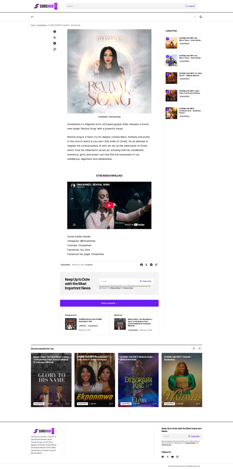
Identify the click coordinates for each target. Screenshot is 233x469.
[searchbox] (124, 6)
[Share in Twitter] (55, 38)
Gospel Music (42, 25)
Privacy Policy (115, 288)
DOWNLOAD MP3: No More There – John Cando (190, 39)
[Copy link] (55, 49)
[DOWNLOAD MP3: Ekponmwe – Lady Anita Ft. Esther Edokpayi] (94, 380)
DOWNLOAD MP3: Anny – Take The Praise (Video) (190, 92)
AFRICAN (82, 326)
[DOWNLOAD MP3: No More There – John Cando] (171, 43)
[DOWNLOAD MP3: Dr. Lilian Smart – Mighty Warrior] (171, 78)
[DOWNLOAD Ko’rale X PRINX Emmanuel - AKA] (84, 323)
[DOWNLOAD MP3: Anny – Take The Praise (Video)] (171, 95)
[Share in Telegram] (55, 43)
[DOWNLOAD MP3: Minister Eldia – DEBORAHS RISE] (138, 380)
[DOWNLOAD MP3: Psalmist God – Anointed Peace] (171, 113)
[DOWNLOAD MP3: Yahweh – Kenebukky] (182, 380)
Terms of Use (128, 288)
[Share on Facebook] (55, 32)
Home (33, 25)
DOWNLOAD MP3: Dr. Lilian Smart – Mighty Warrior (190, 74)
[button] (32, 16)
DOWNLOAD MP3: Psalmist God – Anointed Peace (190, 110)
